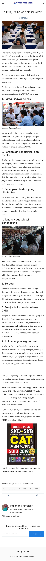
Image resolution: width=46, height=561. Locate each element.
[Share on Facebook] (23, 495)
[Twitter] (18, 552)
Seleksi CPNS (34, 489)
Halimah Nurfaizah (21, 505)
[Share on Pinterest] (37, 495)
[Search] (43, 3)
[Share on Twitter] (9, 495)
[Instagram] (24, 552)
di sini (30, 471)
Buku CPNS (22, 489)
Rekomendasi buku (9, 489)
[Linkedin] (28, 552)
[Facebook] (21, 552)
